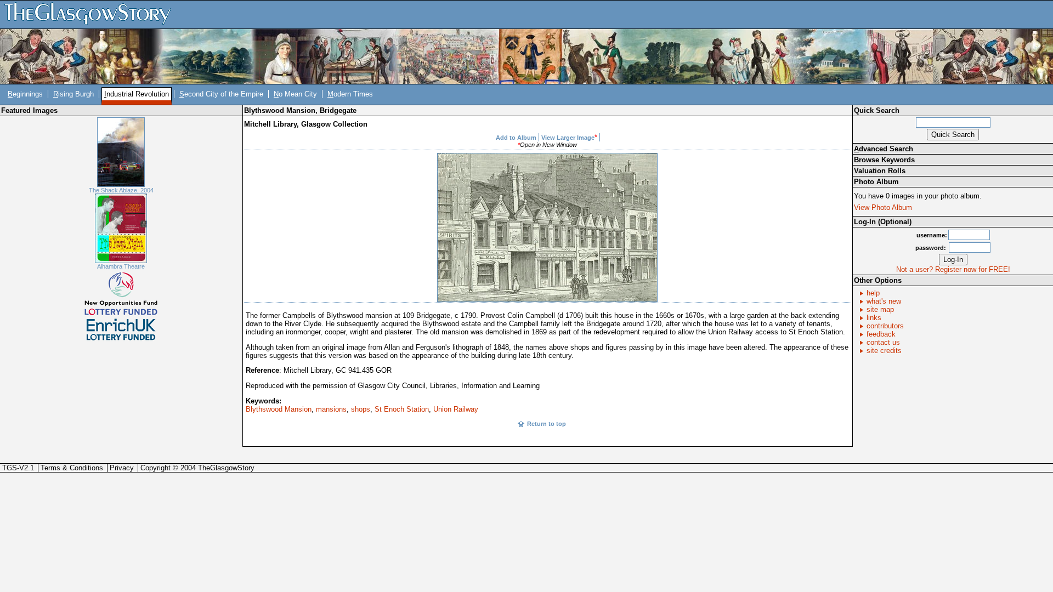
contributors (885, 326)
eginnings (25, 94)
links (874, 318)
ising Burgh (73, 94)
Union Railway (455, 409)
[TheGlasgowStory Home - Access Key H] (91, 14)
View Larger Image (568, 137)
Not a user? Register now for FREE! (953, 269)
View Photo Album (883, 207)
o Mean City (295, 94)
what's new (884, 301)
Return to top (546, 423)
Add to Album (516, 137)
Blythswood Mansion (279, 409)
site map (880, 309)
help (873, 293)
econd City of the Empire (221, 94)
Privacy (122, 468)
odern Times (350, 94)
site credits (884, 350)
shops (360, 409)
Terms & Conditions (72, 468)
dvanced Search (883, 149)
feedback (881, 334)
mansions (331, 409)
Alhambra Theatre (121, 266)
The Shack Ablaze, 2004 (121, 190)
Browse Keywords (884, 160)
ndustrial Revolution (136, 94)
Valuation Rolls (879, 171)
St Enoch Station (402, 409)
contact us (883, 342)
